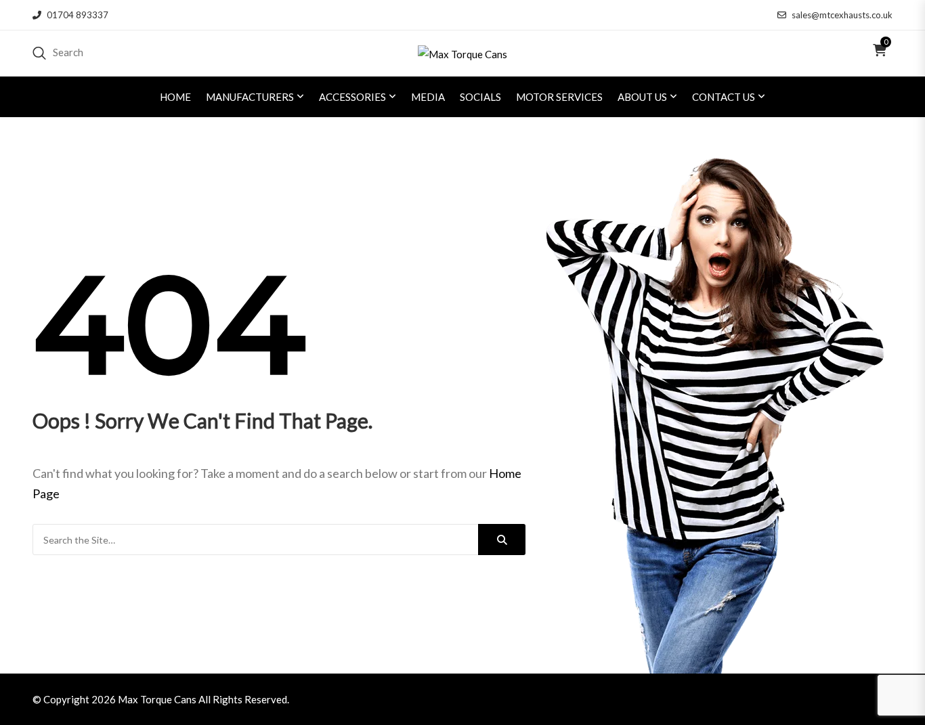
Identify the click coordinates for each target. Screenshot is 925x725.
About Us (642, 97)
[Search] (501, 539)
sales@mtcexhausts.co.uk (842, 14)
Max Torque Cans (157, 699)
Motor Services (559, 97)
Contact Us (723, 97)
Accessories (352, 97)
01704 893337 (77, 14)
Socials (480, 97)
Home (175, 97)
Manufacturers (250, 97)
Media (428, 97)
